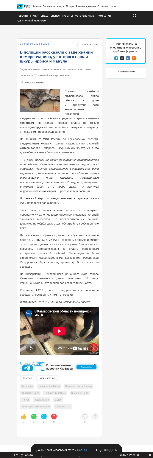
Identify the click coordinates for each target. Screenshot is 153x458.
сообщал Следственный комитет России (46, 294)
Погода (70, 6)
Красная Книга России (78, 386)
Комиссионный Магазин (35, 406)
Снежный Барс (79, 393)
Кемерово (27, 386)
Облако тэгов (62, 406)
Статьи (34, 15)
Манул (25, 399)
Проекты (67, 15)
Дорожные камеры (53, 6)
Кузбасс (27, 378)
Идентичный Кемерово (31, 20)
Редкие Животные (55, 393)
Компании (104, 15)
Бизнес (55, 15)
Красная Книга (30, 393)
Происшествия (47, 378)
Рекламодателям (86, 6)
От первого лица (107, 6)
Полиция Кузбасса (49, 386)
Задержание (41, 399)
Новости (22, 15)
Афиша (37, 6)
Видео (45, 15)
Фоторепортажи (85, 15)
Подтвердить (106, 450)
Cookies (82, 449)
